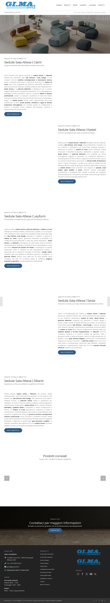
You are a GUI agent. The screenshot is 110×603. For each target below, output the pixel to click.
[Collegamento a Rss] (95, 574)
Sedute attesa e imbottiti (12, 12)
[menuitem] (59, 5)
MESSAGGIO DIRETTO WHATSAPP (18, 570)
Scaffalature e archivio (46, 578)
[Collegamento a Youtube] (91, 574)
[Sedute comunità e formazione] (108, 301)
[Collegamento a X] (87, 574)
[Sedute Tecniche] (1, 301)
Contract (42, 581)
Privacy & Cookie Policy (38, 600)
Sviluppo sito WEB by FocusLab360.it (53, 600)
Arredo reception (44, 560)
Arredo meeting (44, 563)
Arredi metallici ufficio (45, 575)
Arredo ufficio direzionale (46, 554)
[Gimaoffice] (20, 5)
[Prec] (6, 478)
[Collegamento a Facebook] (82, 574)
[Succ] (103, 478)
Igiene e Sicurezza (45, 584)
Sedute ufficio (43, 566)
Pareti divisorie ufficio (45, 572)
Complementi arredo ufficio (47, 569)
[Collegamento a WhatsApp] (78, 574)
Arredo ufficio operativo (46, 557)
